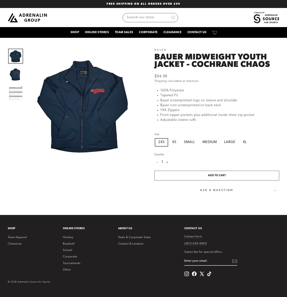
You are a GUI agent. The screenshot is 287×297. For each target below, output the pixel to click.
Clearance (172, 32)
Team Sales (124, 32)
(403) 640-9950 (195, 243)
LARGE (229, 142)
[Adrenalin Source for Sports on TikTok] (209, 273)
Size (156, 134)
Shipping (160, 81)
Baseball (68, 243)
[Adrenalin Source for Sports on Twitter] (202, 273)
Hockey (68, 237)
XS (174, 142)
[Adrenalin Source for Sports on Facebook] (194, 273)
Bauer (160, 50)
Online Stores (97, 32)
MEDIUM (209, 142)
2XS (161, 142)
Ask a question (216, 190)
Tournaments (71, 263)
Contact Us (196, 32)
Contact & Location (131, 243)
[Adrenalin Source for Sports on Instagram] (186, 273)
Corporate (148, 32)
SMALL (189, 142)
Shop (74, 32)
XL (245, 142)
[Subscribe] (234, 261)
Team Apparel (17, 237)
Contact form (193, 236)
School (67, 250)
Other (67, 269)
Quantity (159, 154)
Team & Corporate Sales (134, 237)
